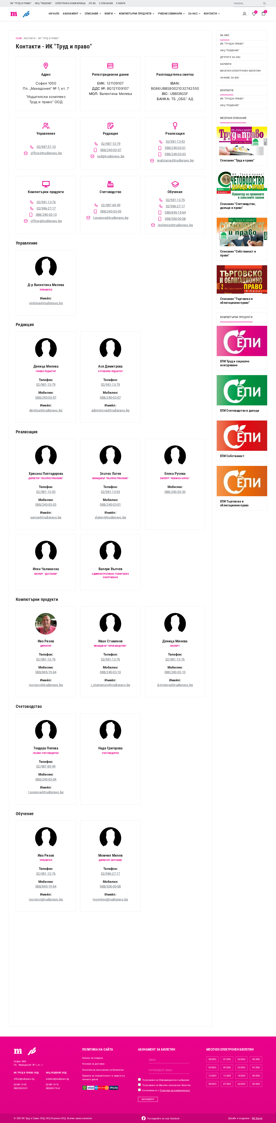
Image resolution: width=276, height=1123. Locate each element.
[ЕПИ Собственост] (242, 436)
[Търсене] (264, 3)
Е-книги (120, 3)
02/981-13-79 (45, 385)
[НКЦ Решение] (31, 1051)
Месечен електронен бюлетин (240, 70)
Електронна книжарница (70, 3)
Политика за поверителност (175, 1090)
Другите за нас (230, 57)
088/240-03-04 (45, 779)
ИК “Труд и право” (20, 3)
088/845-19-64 (45, 672)
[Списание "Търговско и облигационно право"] (242, 279)
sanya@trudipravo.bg (45, 517)
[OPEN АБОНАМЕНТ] (80, 13)
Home (19, 38)
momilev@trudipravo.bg (110, 899)
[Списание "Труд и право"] (242, 141)
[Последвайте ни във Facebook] (143, 1118)
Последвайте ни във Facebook (163, 1118)
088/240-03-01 (110, 505)
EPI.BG (92, 3)
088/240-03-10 (110, 672)
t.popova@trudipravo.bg (46, 792)
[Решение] (26, 14)
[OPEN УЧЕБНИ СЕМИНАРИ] (184, 13)
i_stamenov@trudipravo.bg (110, 685)
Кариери (225, 64)
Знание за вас (229, 77)
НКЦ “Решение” (43, 3)
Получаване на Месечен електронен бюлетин (166, 1085)
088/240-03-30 (175, 492)
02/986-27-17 (110, 874)
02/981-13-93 (45, 492)
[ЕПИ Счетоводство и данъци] (242, 390)
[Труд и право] (18, 1051)
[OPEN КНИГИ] (115, 13)
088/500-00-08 (110, 886)
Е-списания (106, 3)
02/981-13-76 (45, 659)
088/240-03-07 (45, 398)
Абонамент (147, 1099)
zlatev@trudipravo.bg (110, 517)
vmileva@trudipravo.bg (46, 303)
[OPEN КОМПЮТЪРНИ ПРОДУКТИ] (153, 13)
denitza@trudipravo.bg (45, 410)
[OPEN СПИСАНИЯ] (100, 13)
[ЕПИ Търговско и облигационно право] (242, 481)
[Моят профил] (244, 14)
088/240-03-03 (45, 505)
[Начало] (13, 14)
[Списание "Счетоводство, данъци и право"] (242, 184)
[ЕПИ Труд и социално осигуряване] (242, 341)
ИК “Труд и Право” (232, 98)
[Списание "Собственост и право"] (242, 232)
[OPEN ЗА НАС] (199, 13)
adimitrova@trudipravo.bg (110, 410)
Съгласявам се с (165, 1090)
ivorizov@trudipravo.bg (46, 685)
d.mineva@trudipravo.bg (175, 685)
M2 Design (257, 1118)
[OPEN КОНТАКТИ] (219, 13)
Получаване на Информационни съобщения (165, 1080)
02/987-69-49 (45, 766)
